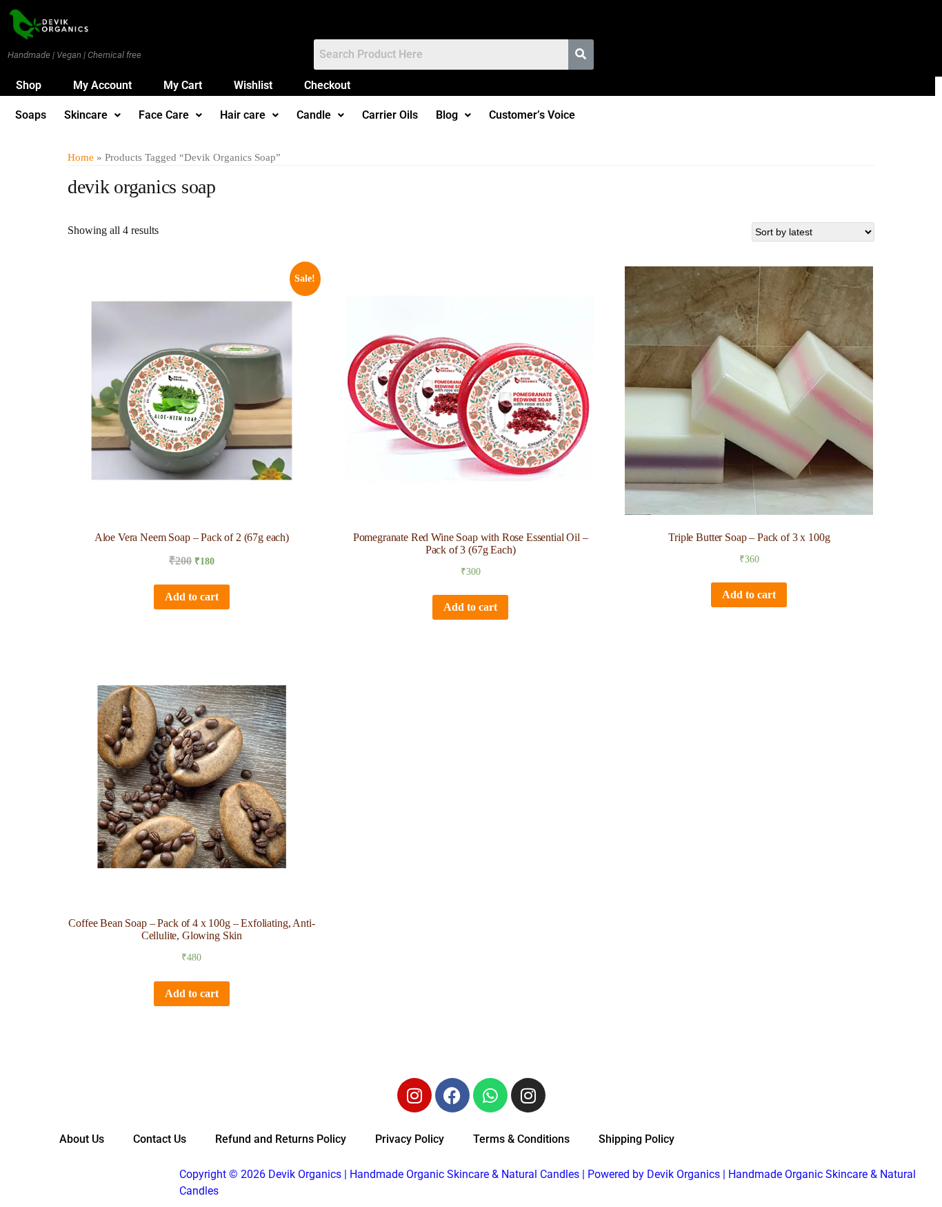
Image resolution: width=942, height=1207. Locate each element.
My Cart (182, 85)
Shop (28, 85)
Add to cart (192, 596)
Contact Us (159, 1139)
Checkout (327, 85)
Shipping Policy (636, 1139)
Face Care (164, 115)
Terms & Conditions (521, 1139)
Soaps (30, 115)
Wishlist (253, 85)
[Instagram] (414, 1095)
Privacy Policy (409, 1139)
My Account (102, 85)
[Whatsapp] (490, 1095)
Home (81, 157)
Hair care (242, 115)
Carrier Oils (390, 115)
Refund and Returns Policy (280, 1139)
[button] (92, 115)
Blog (447, 115)
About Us (81, 1139)
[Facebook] (452, 1095)
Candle (314, 115)
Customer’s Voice (532, 115)
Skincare (86, 115)
